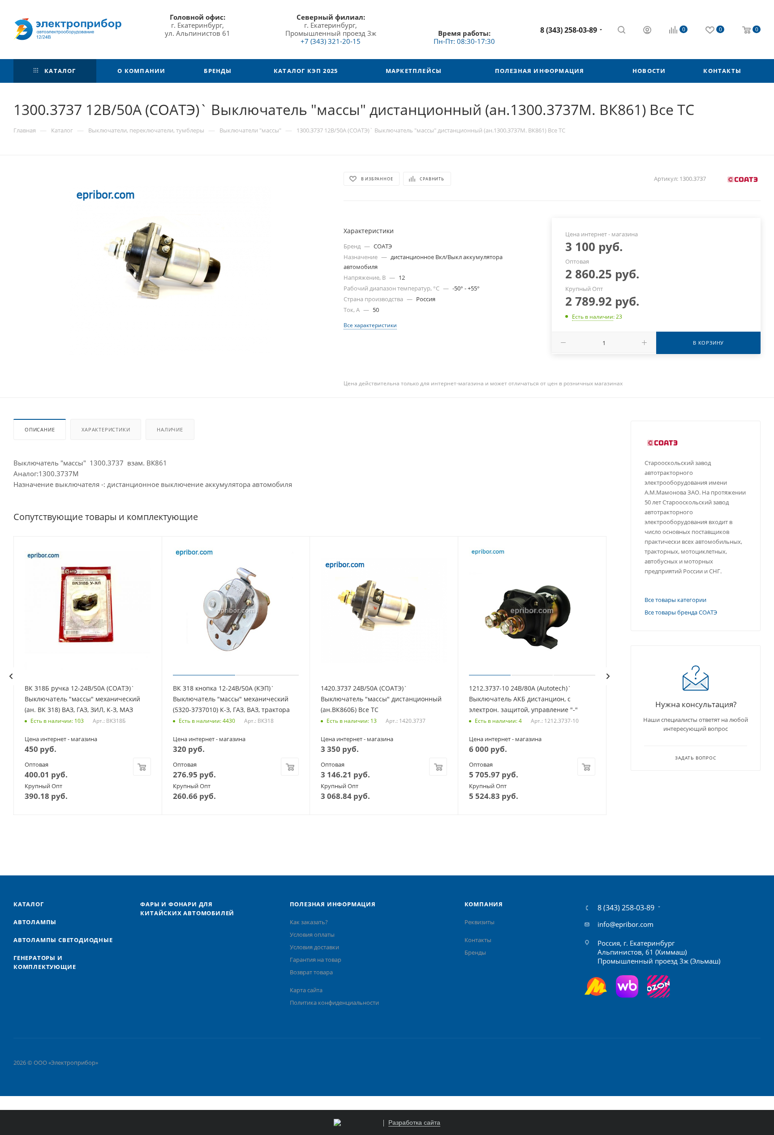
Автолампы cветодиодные (63, 940)
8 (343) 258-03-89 (568, 30)
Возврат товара (311, 972)
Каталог (28, 904)
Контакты (477, 940)
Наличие (170, 429)
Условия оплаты (312, 934)
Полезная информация (333, 904)
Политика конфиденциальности (334, 1002)
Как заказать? (309, 922)
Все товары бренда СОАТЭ (681, 612)
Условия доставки (314, 947)
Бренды (475, 952)
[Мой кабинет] (647, 31)
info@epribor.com (626, 924)
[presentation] (11, 676)
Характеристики (106, 429)
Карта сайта (306, 990)
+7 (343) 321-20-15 (331, 41)
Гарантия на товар (315, 960)
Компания (483, 904)
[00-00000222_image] (170, 270)
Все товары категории (675, 600)
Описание (40, 429)
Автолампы (34, 922)
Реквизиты (479, 922)
